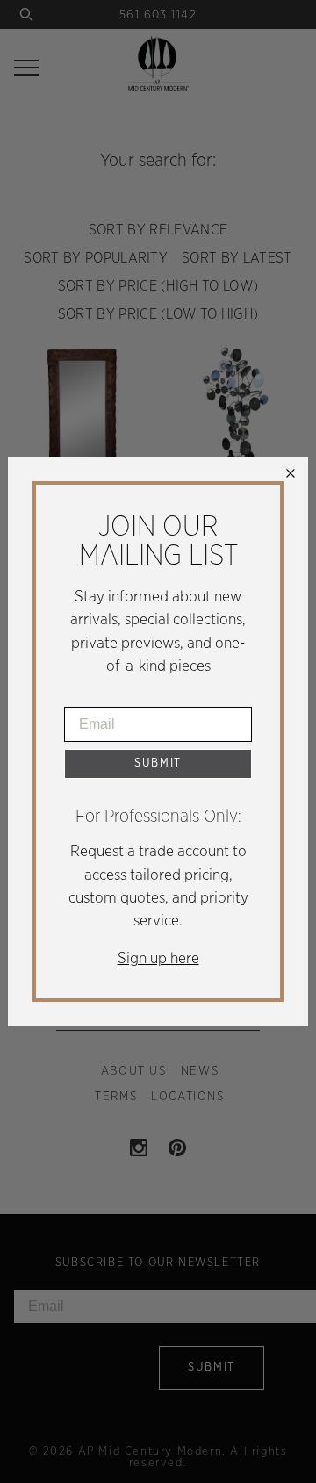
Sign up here (158, 959)
